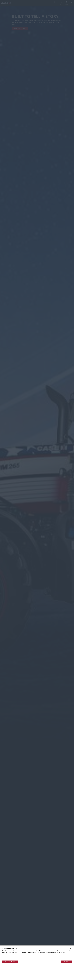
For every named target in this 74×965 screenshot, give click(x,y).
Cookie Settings (10, 961)
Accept (66, 961)
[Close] (71, 948)
